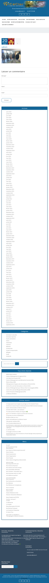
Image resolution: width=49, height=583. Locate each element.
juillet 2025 (9, 131)
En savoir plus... (24, 578)
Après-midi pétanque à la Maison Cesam (16, 419)
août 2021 (8, 220)
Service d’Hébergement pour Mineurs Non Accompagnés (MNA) (22, 388)
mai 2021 (8, 226)
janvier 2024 (9, 166)
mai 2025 (8, 135)
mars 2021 (9, 230)
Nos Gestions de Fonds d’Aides (14, 467)
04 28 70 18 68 (31, 11)
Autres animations (11, 338)
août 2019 (8, 266)
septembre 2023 (10, 173)
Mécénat (8, 346)
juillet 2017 (9, 311)
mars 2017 (9, 319)
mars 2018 (9, 299)
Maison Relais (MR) (11, 382)
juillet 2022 (9, 199)
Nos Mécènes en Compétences (13, 485)
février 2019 (9, 278)
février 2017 (9, 321)
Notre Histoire (9, 452)
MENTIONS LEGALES (11, 374)
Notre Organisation (11, 456)
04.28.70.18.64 (30, 552)
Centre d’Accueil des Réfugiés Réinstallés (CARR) (18, 389)
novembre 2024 (10, 146)
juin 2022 (8, 200)
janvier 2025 (9, 142)
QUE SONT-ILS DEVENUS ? (8, 24)
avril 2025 (8, 137)
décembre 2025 (10, 123)
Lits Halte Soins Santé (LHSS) (13, 378)
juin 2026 (8, 115)
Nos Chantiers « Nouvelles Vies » (14, 471)
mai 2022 (8, 202)
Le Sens (8, 500)
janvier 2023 (9, 187)
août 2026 (8, 111)
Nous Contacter (40, 19)
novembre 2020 (10, 237)
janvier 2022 (9, 210)
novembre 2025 (10, 125)
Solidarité (8, 356)
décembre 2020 (10, 235)
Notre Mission (9, 448)
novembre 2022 (10, 191)
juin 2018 (8, 293)
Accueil (4, 19)
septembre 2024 (10, 150)
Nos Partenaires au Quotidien (13, 481)
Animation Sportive (11, 337)
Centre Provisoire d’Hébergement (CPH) (16, 391)
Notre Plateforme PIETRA (17, 22)
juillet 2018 (9, 291)
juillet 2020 (9, 245)
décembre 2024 (10, 144)
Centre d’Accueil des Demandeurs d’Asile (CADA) (18, 386)
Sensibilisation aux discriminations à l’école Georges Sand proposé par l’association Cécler (24, 434)
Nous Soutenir (6, 22)
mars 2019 (9, 276)
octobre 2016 (9, 322)
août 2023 (8, 175)
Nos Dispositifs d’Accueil (12, 463)
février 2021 (9, 231)
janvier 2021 (9, 233)
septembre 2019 (10, 264)
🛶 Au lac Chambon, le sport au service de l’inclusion (19, 413)
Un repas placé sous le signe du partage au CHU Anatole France (22, 404)
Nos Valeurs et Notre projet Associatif (15, 450)
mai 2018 (8, 295)
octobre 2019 (9, 262)
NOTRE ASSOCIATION (12, 19)
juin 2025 (8, 133)
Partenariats (9, 348)
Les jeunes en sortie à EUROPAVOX (15, 415)
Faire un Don (9, 491)
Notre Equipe (9, 458)
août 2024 (8, 152)
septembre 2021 (10, 218)
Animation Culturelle (11, 335)
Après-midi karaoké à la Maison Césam (16, 407)
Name (3, 86)
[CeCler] (24, 4)
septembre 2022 (10, 195)
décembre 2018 (10, 282)
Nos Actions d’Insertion (12, 465)
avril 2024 (8, 160)
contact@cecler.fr (20, 11)
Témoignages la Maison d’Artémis (14, 516)
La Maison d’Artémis (11, 393)
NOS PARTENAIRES (30, 19)
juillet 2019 (9, 268)
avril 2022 (8, 204)
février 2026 (9, 121)
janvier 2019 (9, 280)
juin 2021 (8, 224)
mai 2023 (8, 181)
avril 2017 (8, 317)
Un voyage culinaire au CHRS (13, 431)
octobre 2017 (9, 307)
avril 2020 (8, 251)
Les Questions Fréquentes (12, 510)
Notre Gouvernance (11, 454)
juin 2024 (8, 156)
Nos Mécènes (9, 483)
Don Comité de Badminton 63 (13, 423)
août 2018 (8, 290)
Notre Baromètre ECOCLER (13, 506)
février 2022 (9, 208)
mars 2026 (9, 119)
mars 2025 (9, 139)
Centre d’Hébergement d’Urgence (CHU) (16, 376)
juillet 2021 (9, 222)
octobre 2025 (9, 127)
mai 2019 (8, 272)
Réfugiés (8, 352)
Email (3, 92)
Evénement (9, 342)
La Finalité (8, 504)
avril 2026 (8, 117)
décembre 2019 (10, 259)
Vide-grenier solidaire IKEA (13, 421)
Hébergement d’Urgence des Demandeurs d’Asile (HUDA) (20, 384)
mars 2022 (9, 206)
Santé (7, 354)
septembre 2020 (10, 241)
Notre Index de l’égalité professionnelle (16, 460)
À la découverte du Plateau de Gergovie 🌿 (17, 411)
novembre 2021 (10, 214)
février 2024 (9, 164)
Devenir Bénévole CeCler (12, 492)
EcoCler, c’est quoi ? (31, 22)
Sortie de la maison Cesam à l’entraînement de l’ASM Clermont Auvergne (24, 405)
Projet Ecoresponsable (11, 350)
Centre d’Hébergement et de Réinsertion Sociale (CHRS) (20, 380)
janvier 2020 (9, 257)
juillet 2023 (9, 177)
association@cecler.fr (32, 555)
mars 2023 (9, 183)
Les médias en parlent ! (12, 475)
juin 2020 (8, 247)
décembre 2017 (10, 303)
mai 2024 (8, 158)
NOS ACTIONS (22, 19)
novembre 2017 (10, 305)
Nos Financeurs (10, 479)
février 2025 (9, 140)
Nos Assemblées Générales (13, 469)
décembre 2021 (10, 212)
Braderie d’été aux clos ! (12, 417)
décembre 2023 (10, 168)
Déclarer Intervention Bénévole (14, 494)
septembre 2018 (10, 288)
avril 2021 (8, 228)
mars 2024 (9, 162)
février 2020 (9, 255)
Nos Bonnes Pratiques (11, 508)
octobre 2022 (9, 193)
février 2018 (9, 301)
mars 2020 (9, 253)
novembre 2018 (10, 284)
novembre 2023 (10, 170)
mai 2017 (8, 315)
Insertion (8, 344)
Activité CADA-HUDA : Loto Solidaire (15, 409)
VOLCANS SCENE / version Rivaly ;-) (38, 536)
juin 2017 (8, 313)
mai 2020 (8, 249)
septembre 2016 (10, 324)
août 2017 (8, 309)
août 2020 (8, 243)
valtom (4, 47)
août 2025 (8, 129)
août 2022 (8, 197)
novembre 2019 (10, 260)
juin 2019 (8, 270)
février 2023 (9, 185)
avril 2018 (8, 297)
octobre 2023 (9, 171)
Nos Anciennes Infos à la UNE (13, 473)
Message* (4, 75)
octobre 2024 (9, 148)
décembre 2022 (10, 189)
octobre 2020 (9, 239)
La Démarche (9, 502)
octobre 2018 (9, 286)
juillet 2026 (9, 113)
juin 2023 (8, 179)
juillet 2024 (9, 154)
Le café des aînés (10, 429)
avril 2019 (8, 274)
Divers (7, 340)
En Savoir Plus (9, 512)
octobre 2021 (9, 216)
